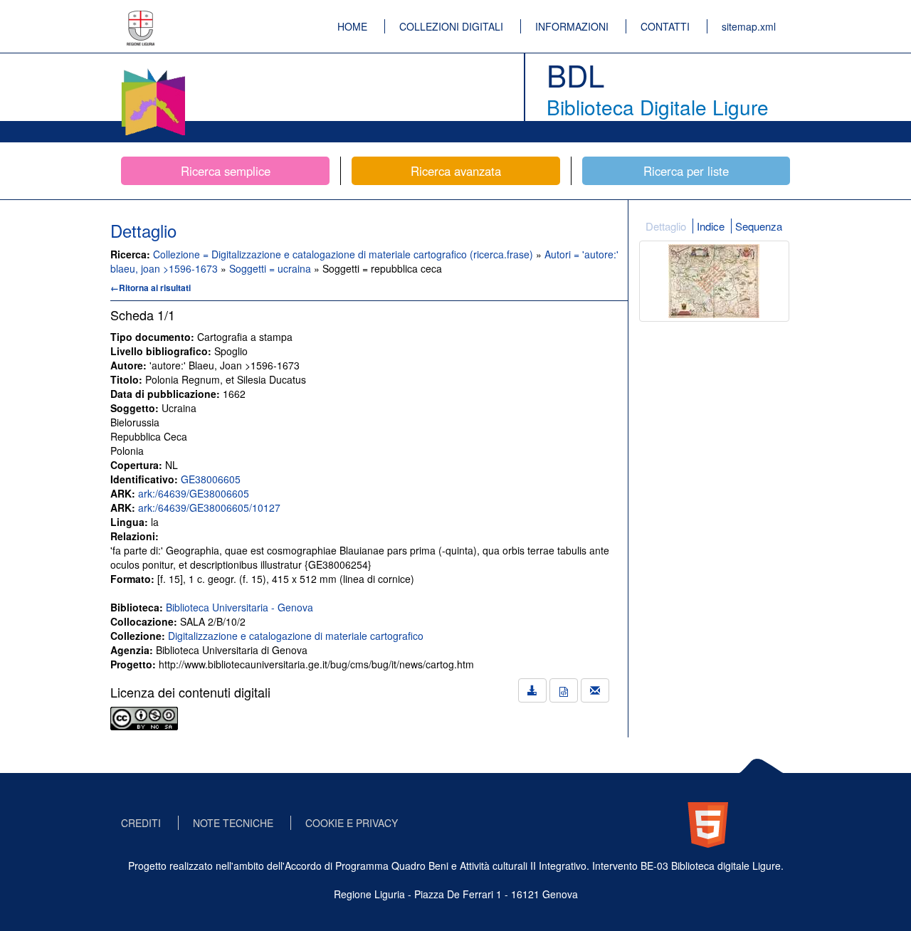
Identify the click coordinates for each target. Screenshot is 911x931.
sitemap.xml (749, 26)
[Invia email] (595, 690)
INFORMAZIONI (572, 26)
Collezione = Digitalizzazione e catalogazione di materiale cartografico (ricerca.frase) (344, 254)
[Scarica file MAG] (563, 690)
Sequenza (758, 226)
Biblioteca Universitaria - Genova (239, 607)
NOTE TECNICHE (233, 823)
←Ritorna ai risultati (150, 287)
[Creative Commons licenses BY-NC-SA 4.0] (144, 717)
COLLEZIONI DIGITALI (451, 26)
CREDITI (141, 823)
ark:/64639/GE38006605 (193, 493)
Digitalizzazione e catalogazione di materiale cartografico (295, 635)
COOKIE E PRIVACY (351, 823)
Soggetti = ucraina (271, 268)
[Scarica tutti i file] (532, 690)
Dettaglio (666, 226)
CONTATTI (665, 26)
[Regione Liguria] (141, 18)
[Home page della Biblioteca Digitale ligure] (153, 71)
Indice (711, 226)
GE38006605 (211, 479)
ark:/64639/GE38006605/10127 (209, 507)
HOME (352, 26)
